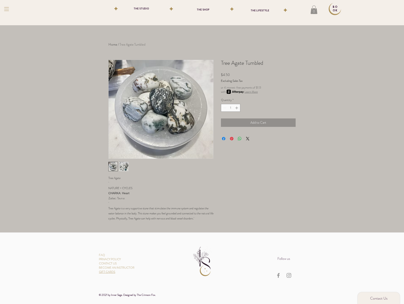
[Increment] (237, 108)
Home (112, 44)
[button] (6, 9)
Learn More (251, 92)
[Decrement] (224, 108)
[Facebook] (278, 275)
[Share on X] (247, 138)
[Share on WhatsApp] (239, 138)
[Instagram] (289, 275)
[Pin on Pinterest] (231, 138)
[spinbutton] (230, 108)
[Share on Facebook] (223, 138)
